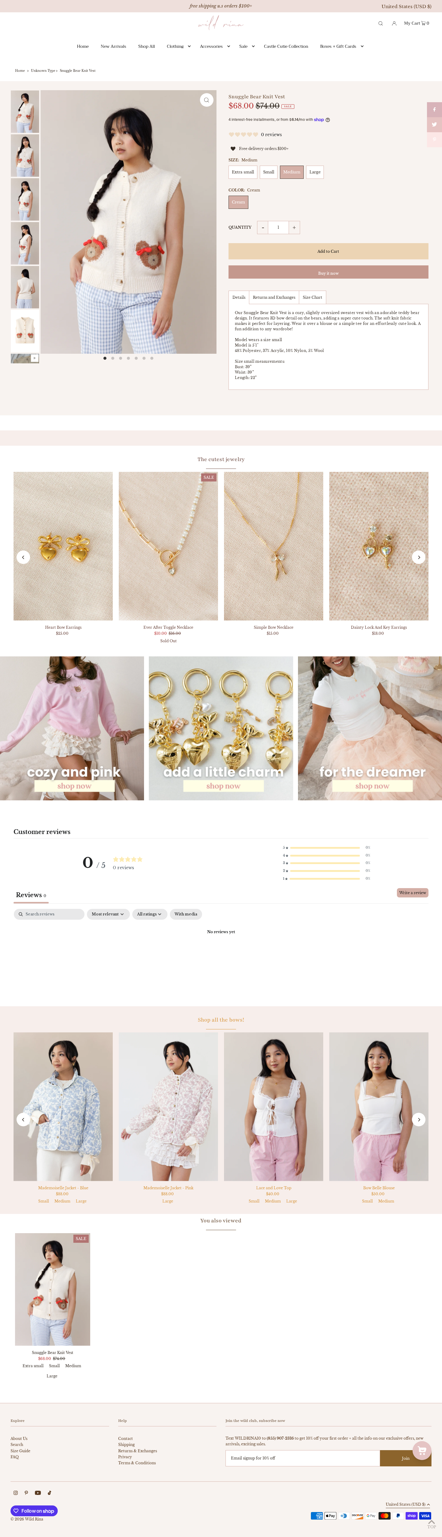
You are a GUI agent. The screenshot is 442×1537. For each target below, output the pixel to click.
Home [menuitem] (83, 46)
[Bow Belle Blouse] (378, 1106)
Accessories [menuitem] (211, 46)
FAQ (15, 1457)
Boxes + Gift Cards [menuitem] (338, 46)
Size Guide (20, 1451)
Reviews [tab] (31, 895)
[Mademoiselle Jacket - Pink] (168, 1106)
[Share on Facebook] (434, 109)
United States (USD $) (406, 6)
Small (268, 172)
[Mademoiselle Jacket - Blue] (63, 1106)
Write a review (412, 893)
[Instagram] (16, 1493)
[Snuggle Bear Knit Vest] (52, 1289)
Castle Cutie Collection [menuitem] (286, 46)
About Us (19, 1438)
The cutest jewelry (221, 459)
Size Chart (312, 297)
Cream (238, 202)
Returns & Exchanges (137, 1451)
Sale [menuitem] (243, 46)
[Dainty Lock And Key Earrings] (378, 546)
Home (20, 71)
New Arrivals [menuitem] (113, 46)
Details (238, 297)
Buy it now (328, 273)
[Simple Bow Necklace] (273, 546)
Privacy (125, 1457)
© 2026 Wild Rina (27, 1519)
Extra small (243, 172)
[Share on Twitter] (434, 124)
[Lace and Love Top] (273, 1106)
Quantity (240, 227)
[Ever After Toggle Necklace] (168, 546)
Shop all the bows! (221, 1019)
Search (17, 1444)
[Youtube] (38, 1493)
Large (315, 172)
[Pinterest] (26, 1493)
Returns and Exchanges (274, 297)
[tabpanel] (221, 953)
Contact (125, 1438)
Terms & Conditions (137, 1463)
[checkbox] (186, 914)
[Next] (418, 557)
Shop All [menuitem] (146, 46)
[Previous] (23, 557)
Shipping (126, 1444)
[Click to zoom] (206, 100)
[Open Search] (381, 23)
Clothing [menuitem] (175, 46)
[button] (326, 848)
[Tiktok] (49, 1493)
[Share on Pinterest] (434, 139)
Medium (291, 172)
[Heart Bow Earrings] (63, 546)
